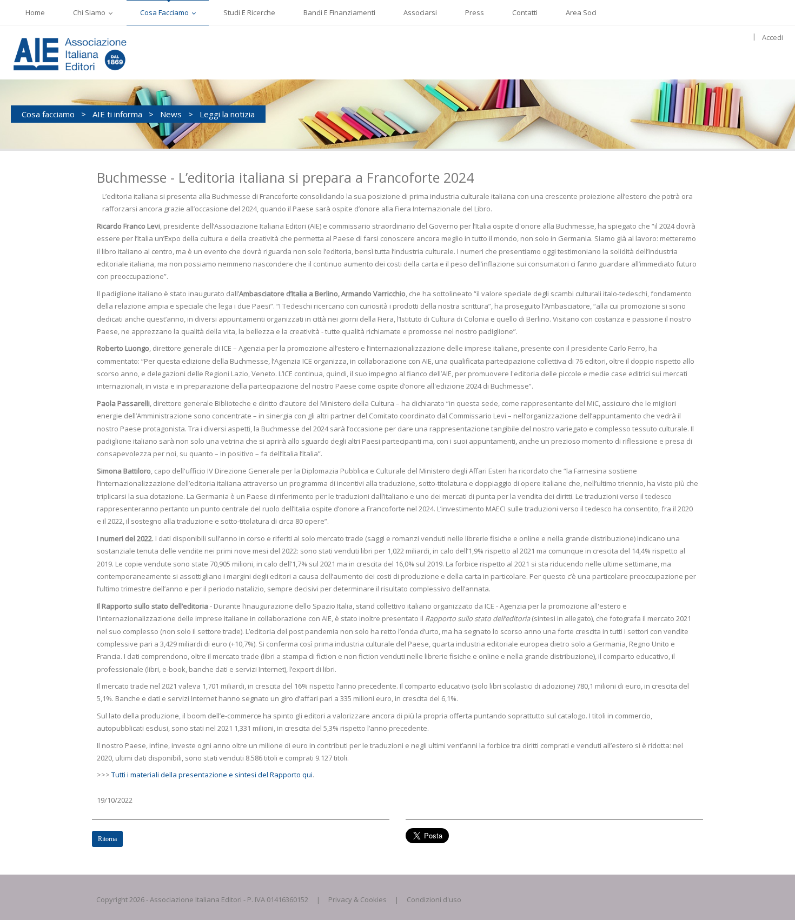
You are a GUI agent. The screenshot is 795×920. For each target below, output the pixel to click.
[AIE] (92, 52)
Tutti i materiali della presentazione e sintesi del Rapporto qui (212, 774)
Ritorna (107, 839)
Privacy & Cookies (357, 899)
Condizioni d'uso (434, 899)
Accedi (772, 37)
